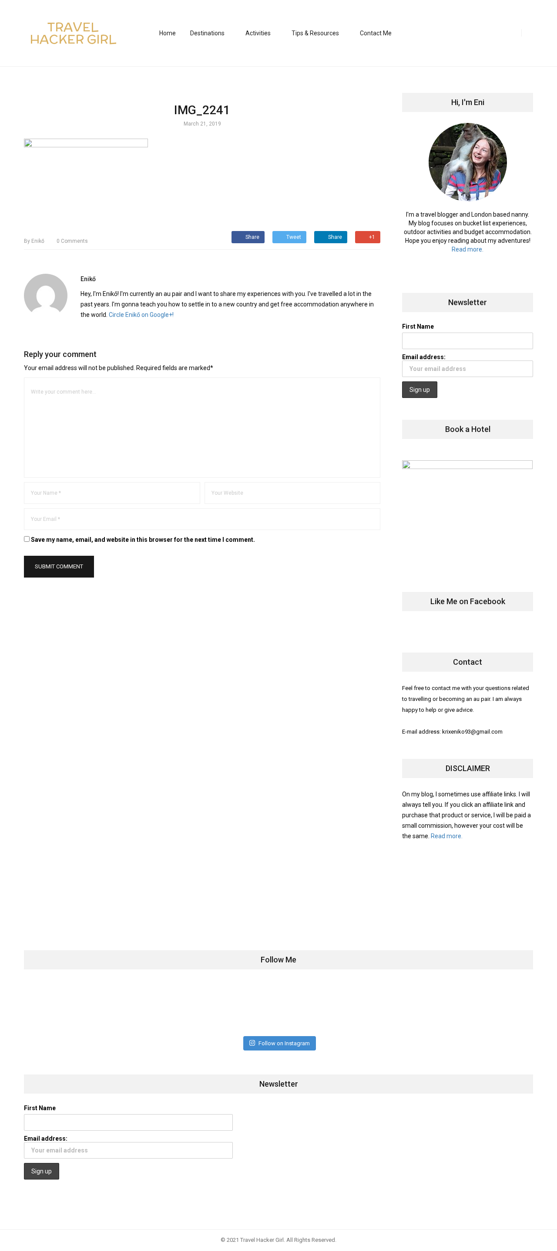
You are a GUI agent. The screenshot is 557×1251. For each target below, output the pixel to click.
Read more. (467, 249)
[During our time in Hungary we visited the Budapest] (488, 1007)
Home (167, 33)
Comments (72, 241)
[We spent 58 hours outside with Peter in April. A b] (152, 1007)
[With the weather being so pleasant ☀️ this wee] (68, 1007)
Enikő (34, 241)
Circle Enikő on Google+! (141, 314)
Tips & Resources (315, 33)
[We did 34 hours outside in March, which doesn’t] (404, 1007)
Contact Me (376, 33)
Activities (258, 33)
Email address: (424, 357)
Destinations (207, 33)
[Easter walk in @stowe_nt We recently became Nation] (320, 1007)
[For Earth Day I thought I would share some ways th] (236, 1007)
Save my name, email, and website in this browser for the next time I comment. (143, 539)
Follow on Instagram (284, 1043)
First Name (418, 326)
